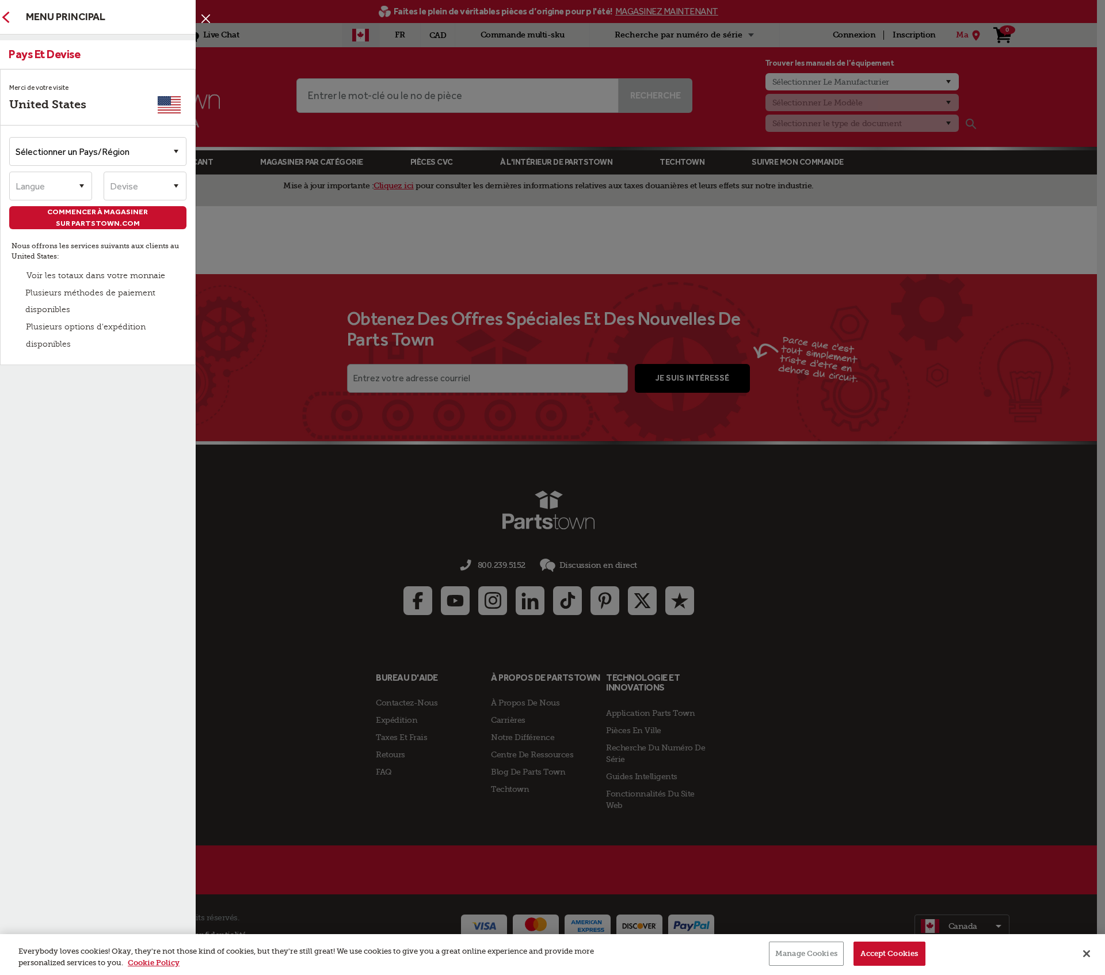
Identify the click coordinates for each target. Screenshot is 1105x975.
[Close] (1086, 953)
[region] (552, 954)
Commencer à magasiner (98, 217)
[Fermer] (205, 18)
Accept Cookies (889, 953)
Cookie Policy (154, 962)
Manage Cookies (806, 953)
